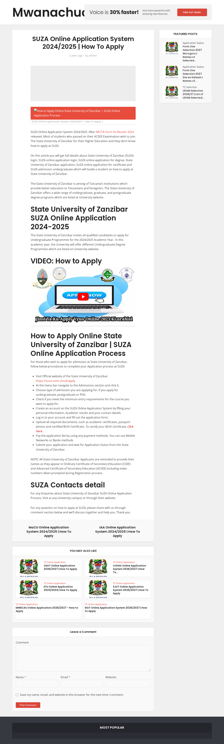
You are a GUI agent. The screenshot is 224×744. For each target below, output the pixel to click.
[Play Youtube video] (83, 296)
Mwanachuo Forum (72, 12)
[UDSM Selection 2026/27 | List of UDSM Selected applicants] (173, 92)
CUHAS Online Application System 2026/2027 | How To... (129, 569)
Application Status (193, 43)
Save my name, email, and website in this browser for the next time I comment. (72, 695)
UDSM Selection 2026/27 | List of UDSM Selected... (193, 94)
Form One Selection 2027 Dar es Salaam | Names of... (193, 76)
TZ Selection (190, 87)
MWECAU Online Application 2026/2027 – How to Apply (47, 609)
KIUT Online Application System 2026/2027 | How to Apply (116, 609)
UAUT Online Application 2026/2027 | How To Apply (60, 567)
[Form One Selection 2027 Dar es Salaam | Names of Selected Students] (173, 72)
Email (65, 677)
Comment (22, 642)
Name (21, 677)
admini (93, 55)
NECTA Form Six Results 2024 (115, 132)
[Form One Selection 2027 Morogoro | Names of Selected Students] (173, 48)
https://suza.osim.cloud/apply (55, 381)
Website (111, 677)
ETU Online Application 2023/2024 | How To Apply (60, 588)
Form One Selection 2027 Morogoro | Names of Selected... (192, 53)
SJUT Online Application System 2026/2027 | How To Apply (130, 590)
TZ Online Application (55, 562)
